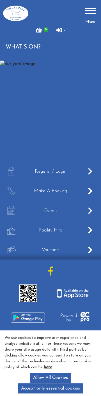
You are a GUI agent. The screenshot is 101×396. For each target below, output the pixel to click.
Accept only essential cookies (50, 388)
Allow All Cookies (50, 378)
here (48, 367)
